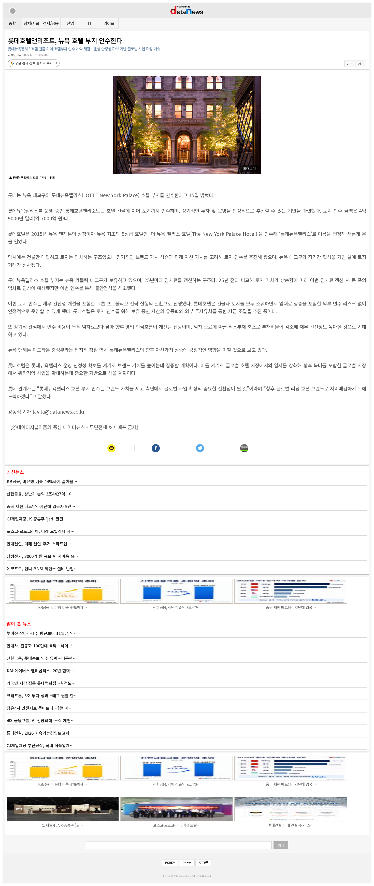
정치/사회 (31, 23)
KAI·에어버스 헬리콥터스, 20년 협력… (40, 670)
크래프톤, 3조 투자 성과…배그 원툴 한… (42, 695)
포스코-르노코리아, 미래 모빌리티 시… (40, 531)
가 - (360, 64)
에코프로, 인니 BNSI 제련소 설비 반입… (42, 568)
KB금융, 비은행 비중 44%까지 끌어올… (42, 481)
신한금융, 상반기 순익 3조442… (176, 607)
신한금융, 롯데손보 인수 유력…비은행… (42, 658)
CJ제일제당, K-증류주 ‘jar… (62, 825)
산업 (70, 23)
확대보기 (249, 168)
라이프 (109, 23)
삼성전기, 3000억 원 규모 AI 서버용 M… (42, 556)
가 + (349, 64)
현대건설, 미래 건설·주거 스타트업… (39, 544)
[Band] (244, 448)
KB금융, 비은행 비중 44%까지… (62, 607)
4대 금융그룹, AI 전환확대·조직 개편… (41, 720)
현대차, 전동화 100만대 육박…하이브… (41, 646)
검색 (281, 845)
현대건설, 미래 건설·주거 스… (290, 825)
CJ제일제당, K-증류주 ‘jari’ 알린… (37, 519)
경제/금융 (51, 23)
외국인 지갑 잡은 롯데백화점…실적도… (41, 683)
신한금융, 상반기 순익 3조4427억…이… (42, 494)
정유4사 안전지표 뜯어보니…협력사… (40, 708)
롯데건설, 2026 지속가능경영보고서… (40, 733)
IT (89, 23)
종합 (12, 23)
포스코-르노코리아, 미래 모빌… (176, 825)
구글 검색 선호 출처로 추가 (34, 63)
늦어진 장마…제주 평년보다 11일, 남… (41, 633)
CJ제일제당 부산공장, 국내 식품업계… (40, 745)
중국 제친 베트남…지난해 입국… (291, 607)
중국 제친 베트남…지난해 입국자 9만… (41, 506)
